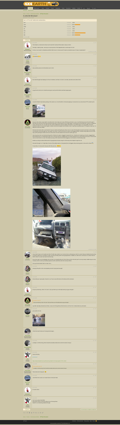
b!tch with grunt (27, 107)
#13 (95, 308)
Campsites (58, 8)
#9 (95, 266)
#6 (95, 99)
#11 (95, 287)
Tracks (52, 8)
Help (91, 420)
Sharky (27, 258)
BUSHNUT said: (36, 300)
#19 (95, 387)
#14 (95, 328)
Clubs (63, 8)
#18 (95, 375)
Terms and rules (80, 420)
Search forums (30, 10)
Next (28, 40)
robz (27, 359)
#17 (95, 363)
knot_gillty (27, 126)
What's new (36, 8)
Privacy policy (86, 420)
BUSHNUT (26, 17)
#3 (95, 65)
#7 (95, 119)
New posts (25, 10)
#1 (95, 42)
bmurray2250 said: (36, 366)
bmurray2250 (27, 72)
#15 (95, 340)
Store (43, 8)
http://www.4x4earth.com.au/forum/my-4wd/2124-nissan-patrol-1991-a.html (49, 361)
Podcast (47, 8)
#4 (95, 77)
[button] (40, 8)
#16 (95, 352)
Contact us (74, 420)
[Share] (94, 42)
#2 (95, 54)
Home (25, 8)
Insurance (68, 8)
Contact (78, 8)
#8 (95, 252)
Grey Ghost (27, 335)
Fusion (25, 420)
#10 (95, 276)
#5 (95, 88)
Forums (30, 8)
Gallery (73, 8)
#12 (95, 298)
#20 (95, 398)
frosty (27, 60)
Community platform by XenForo (60, 423)
